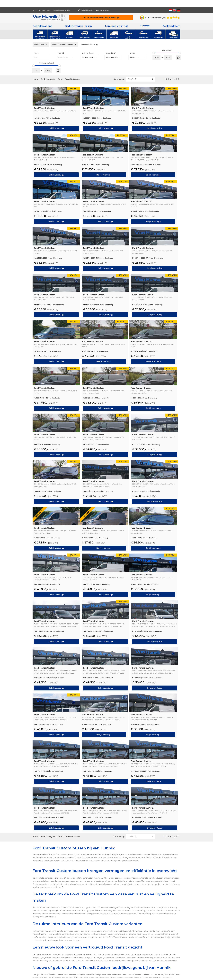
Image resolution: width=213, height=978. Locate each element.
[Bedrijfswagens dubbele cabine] (54, 34)
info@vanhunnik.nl (104, 10)
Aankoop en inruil (116, 26)
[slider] (153, 53)
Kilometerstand (46, 63)
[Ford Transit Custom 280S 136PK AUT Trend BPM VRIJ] (153, 156)
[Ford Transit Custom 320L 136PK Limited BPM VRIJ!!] (153, 529)
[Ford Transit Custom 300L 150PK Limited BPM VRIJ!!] (56, 482)
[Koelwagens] (114, 34)
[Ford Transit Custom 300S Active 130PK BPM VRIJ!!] (56, 529)
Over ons (42, 10)
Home (34, 10)
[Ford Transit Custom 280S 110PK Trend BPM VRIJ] (154, 109)
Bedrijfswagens (42, 26)
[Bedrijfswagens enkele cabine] (40, 34)
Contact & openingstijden (61, 10)
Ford (60, 79)
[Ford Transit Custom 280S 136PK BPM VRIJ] (56, 202)
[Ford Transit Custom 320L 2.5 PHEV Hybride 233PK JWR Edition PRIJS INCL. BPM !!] (153, 715)
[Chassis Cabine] (99, 34)
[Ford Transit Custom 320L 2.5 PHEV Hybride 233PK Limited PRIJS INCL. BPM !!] (56, 762)
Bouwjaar (166, 50)
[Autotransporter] (143, 34)
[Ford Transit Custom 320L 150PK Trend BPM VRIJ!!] (105, 575)
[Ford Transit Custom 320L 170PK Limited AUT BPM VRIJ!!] (153, 575)
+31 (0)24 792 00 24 (86, 10)
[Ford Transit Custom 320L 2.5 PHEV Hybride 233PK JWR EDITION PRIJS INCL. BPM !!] (104, 715)
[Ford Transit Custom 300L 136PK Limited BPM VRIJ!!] (105, 202)
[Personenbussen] (84, 34)
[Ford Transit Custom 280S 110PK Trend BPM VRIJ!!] (56, 156)
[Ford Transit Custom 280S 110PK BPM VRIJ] (105, 109)
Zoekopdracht (171, 26)
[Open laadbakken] (128, 34)
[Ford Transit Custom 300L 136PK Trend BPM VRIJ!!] (105, 249)
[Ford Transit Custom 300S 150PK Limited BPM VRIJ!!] (154, 482)
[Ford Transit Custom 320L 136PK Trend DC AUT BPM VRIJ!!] (56, 575)
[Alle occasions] (173, 34)
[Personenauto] (158, 34)
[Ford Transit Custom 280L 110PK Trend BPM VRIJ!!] (56, 109)
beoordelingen (157, 17)
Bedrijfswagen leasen (78, 26)
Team (49, 10)
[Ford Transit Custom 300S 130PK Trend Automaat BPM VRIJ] (105, 482)
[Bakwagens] (69, 34)
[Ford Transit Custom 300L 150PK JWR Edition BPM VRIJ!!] (154, 435)
